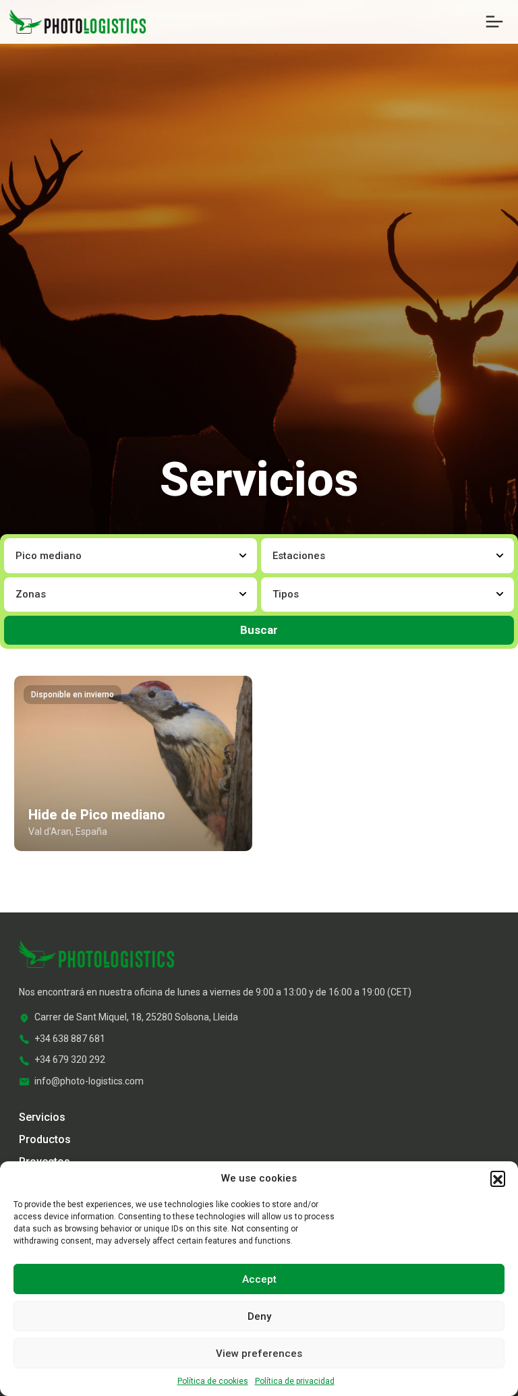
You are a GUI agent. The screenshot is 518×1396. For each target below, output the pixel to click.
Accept (259, 1279)
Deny (259, 1316)
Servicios (42, 1117)
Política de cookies (212, 1381)
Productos (45, 1139)
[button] (498, 1178)
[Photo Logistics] (77, 21)
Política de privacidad (295, 1381)
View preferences (259, 1353)
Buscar (259, 630)
